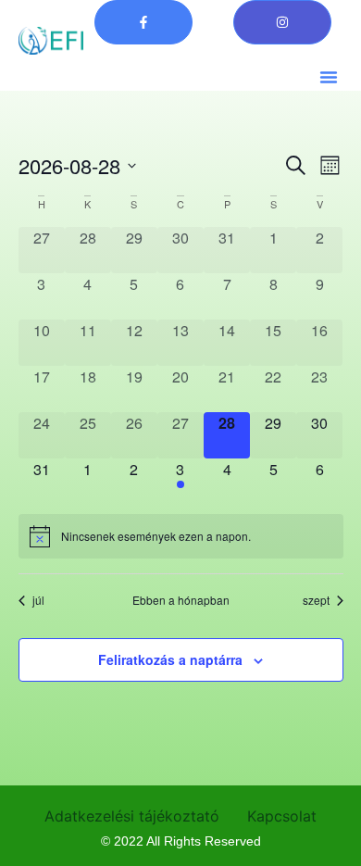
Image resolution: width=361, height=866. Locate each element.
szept (316, 600)
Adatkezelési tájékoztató (131, 816)
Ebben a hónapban (181, 600)
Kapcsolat (282, 816)
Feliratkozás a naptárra (170, 659)
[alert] (181, 536)
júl (38, 600)
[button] (328, 77)
